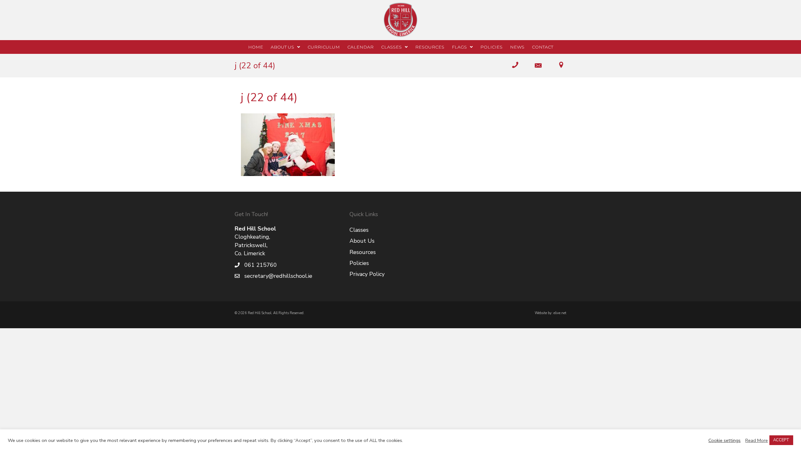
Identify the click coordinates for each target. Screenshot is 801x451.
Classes (359, 230)
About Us (362, 241)
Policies (359, 263)
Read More (756, 440)
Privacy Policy (367, 274)
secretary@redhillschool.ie (278, 276)
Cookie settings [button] (724, 440)
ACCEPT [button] (781, 440)
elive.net (560, 313)
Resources (362, 252)
